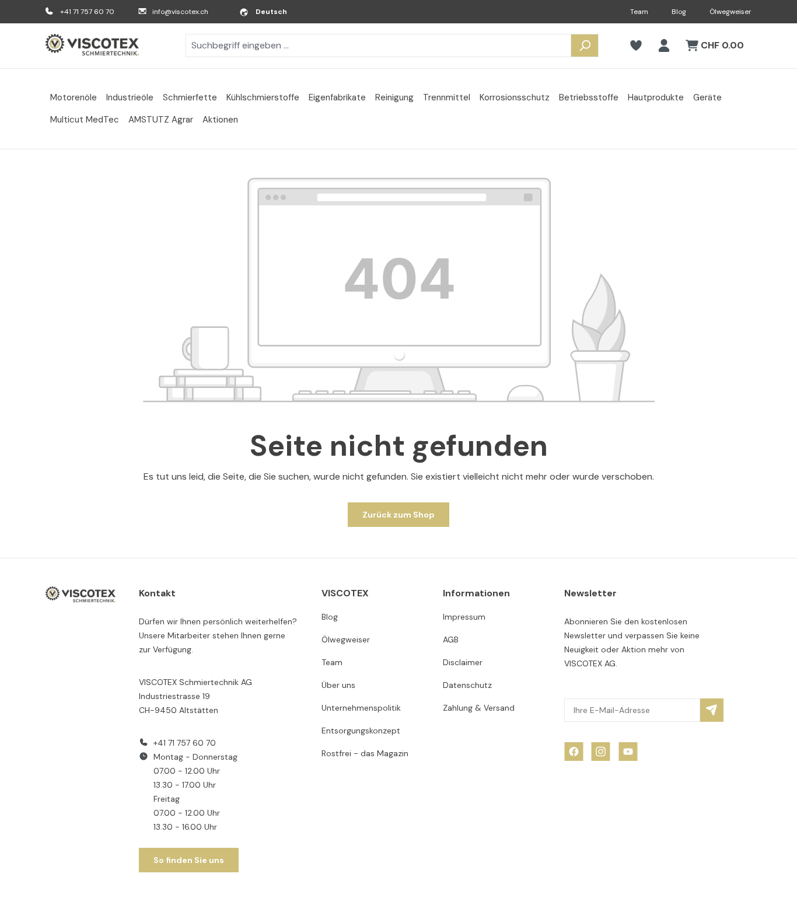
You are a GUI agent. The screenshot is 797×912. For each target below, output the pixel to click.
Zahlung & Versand (479, 708)
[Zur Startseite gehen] (92, 46)
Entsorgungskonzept (360, 730)
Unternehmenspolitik (361, 708)
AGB (451, 639)
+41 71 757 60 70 (87, 11)
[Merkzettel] (636, 45)
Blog (679, 11)
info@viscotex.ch (180, 11)
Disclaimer (463, 662)
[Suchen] (585, 45)
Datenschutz (467, 685)
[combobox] (378, 45)
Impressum (464, 617)
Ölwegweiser (730, 11)
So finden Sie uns (188, 860)
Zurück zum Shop (398, 514)
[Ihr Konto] (664, 45)
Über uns (338, 685)
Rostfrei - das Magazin (364, 753)
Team (639, 11)
